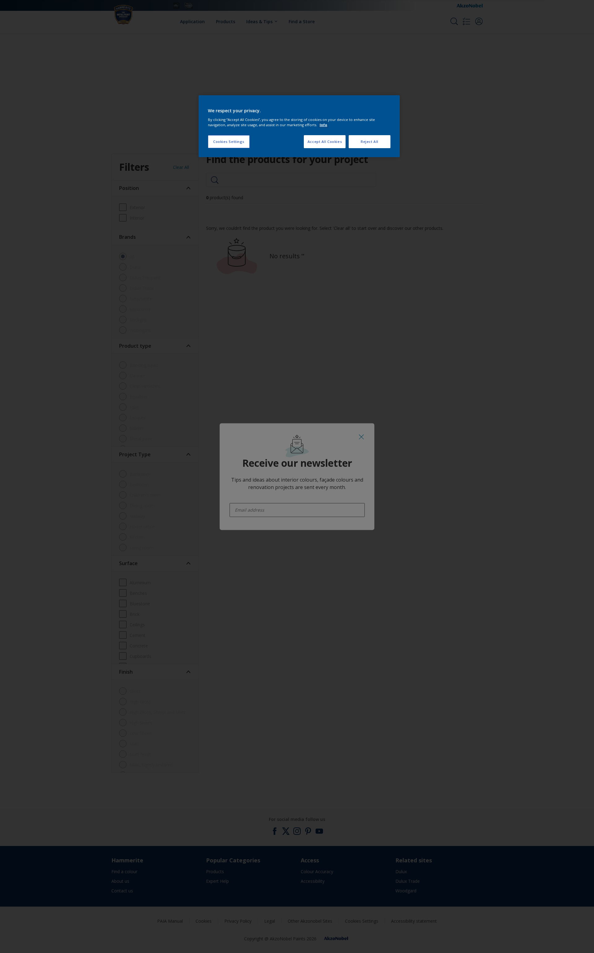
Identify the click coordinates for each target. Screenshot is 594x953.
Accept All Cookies (325, 141)
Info (323, 124)
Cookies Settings (228, 141)
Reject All (369, 141)
